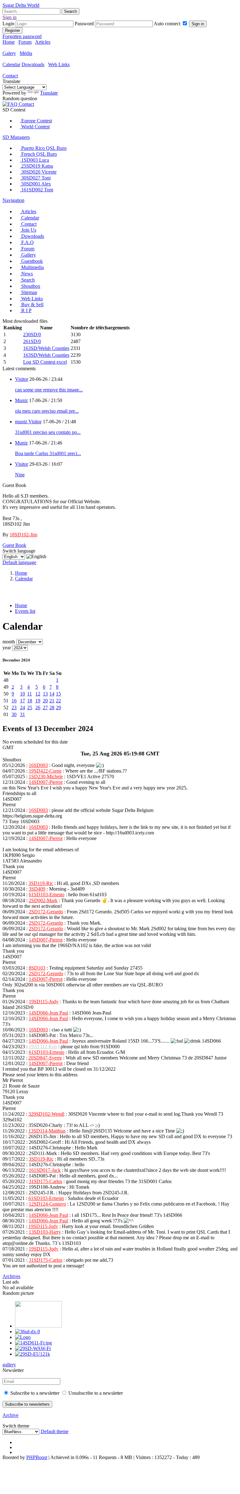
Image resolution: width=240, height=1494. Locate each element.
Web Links (59, 64)
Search (27, 280)
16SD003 (38, 765)
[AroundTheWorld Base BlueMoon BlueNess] (21, 1431)
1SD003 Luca (34, 160)
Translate (49, 93)
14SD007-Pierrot (45, 782)
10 (22, 693)
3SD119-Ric (40, 883)
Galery (9, 53)
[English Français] (14, 556)
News (26, 273)
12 (37, 693)
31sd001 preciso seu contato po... (48, 432)
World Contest (35, 126)
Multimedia (32, 267)
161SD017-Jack (45, 1170)
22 (58, 700)
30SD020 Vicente (38, 171)
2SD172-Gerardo (46, 911)
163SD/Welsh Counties (46, 348)
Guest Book (14, 545)
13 (45, 693)
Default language (19, 562)
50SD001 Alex (35, 183)
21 (51, 700)
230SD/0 (32, 334)
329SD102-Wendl (46, 1114)
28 (51, 707)
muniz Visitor (28, 421)
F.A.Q (27, 242)
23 (14, 707)
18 (29, 700)
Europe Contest (36, 120)
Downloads (33, 64)
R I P (26, 310)
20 (45, 700)
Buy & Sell (31, 304)
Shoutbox (30, 286)
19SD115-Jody (43, 1001)
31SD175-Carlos (45, 1181)
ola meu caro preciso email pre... (47, 411)
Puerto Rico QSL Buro (43, 148)
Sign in (198, 24)
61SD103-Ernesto (46, 894)
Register (12, 30)
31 (22, 714)
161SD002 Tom (36, 189)
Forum (25, 42)
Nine (20, 474)
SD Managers (16, 137)
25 (29, 707)
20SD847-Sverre (45, 1057)
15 (58, 693)
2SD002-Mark (43, 900)
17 (22, 700)
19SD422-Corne (45, 771)
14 (51, 693)
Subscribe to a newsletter (34, 1393)
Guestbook (31, 261)
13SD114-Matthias (47, 1130)
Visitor (21, 379)
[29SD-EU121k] (32, 1354)
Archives (11, 1276)
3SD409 (37, 889)
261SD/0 (32, 341)
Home (8, 42)
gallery (9, 1364)
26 (37, 707)
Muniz (21, 400)
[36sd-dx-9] (27, 1331)
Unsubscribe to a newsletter (95, 1393)
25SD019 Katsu (36, 166)
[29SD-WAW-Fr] (33, 1348)
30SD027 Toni (35, 177)
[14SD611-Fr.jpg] (33, 1342)
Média (26, 53)
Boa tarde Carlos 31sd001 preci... (48, 453)
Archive (10, 1415)
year (6, 647)
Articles (42, 42)
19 (37, 700)
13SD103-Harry (45, 1232)
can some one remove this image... (49, 389)
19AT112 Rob (43, 1046)
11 (29, 693)
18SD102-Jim (23, 534)
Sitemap (28, 292)
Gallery (28, 255)
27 (45, 707)
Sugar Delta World (20, 5)
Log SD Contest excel (45, 362)
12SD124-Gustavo (47, 1204)
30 (14, 714)
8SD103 (37, 968)
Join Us (28, 230)
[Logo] (23, 1337)
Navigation (13, 200)
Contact (10, 75)
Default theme (54, 1431)
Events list (25, 611)
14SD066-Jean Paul (48, 1012)
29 (58, 707)
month (8, 641)
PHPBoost (36, 1457)
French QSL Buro (38, 154)
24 (22, 707)
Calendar (11, 64)
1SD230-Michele (46, 776)
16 (14, 700)
